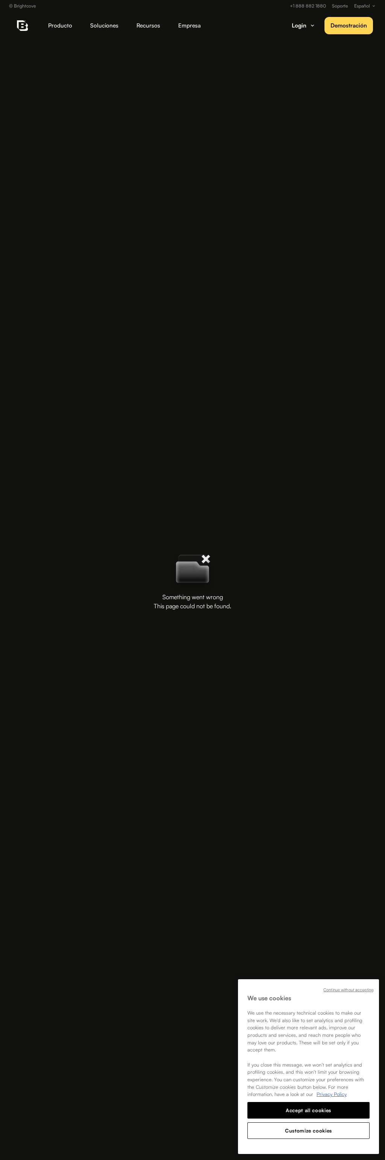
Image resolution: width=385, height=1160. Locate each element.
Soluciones (104, 25)
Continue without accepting (348, 989)
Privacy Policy (332, 1094)
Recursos (148, 25)
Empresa (189, 25)
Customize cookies (308, 1131)
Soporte (340, 6)
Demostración (348, 25)
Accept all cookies (308, 1110)
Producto (60, 25)
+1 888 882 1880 (308, 6)
